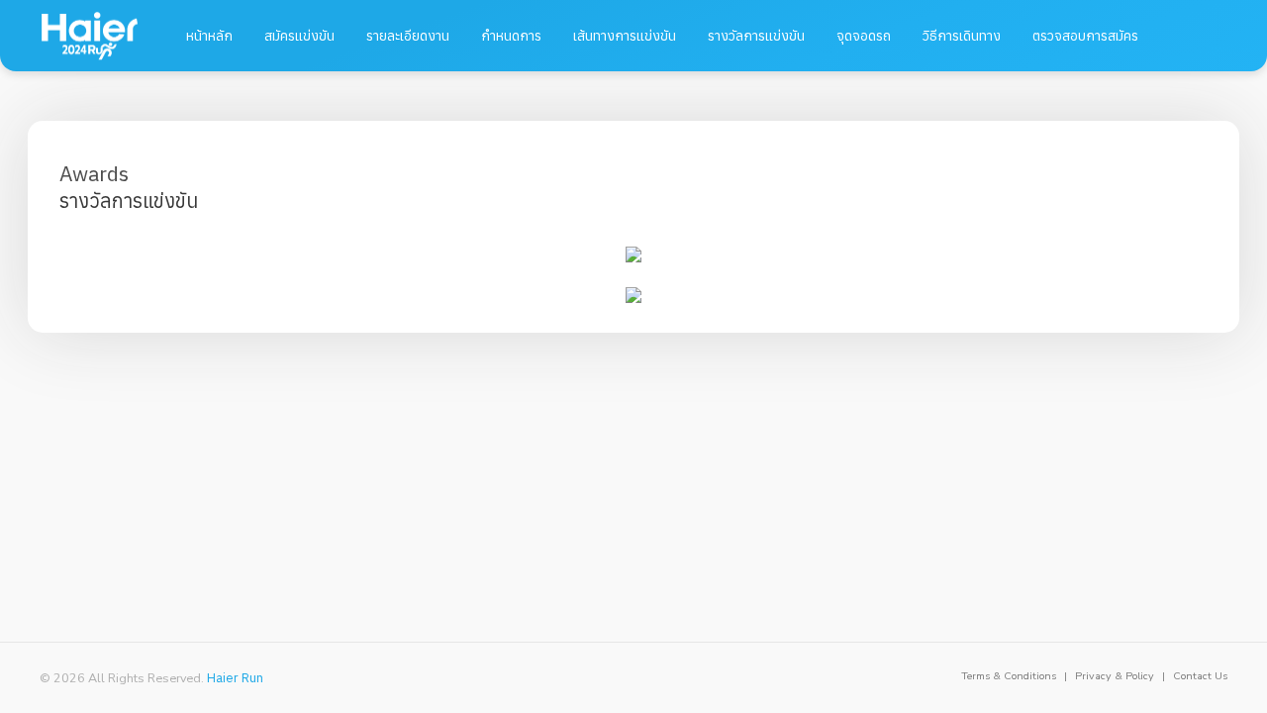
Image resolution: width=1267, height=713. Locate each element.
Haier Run (235, 677)
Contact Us (1200, 675)
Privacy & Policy (1114, 675)
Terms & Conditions (1008, 675)
